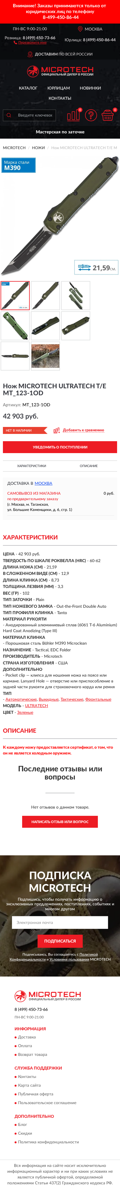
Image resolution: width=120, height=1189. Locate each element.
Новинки (90, 88)
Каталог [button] (28, 88)
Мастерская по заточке (60, 132)
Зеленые (25, 713)
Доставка (27, 1038)
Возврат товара (32, 1055)
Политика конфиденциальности (48, 1142)
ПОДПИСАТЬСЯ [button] (60, 941)
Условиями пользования (69, 959)
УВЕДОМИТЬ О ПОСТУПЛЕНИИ (60, 447)
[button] (30, 42)
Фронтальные (98, 700)
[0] (107, 115)
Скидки (25, 1134)
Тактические (72, 700)
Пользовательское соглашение (47, 1103)
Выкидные (49, 700)
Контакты (60, 98)
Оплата (25, 1046)
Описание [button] (89, 466)
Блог (22, 1125)
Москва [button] (43, 484)
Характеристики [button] (31, 466)
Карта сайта (29, 1085)
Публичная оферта (35, 1094)
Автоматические (21, 700)
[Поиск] (9, 115)
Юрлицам (58, 88)
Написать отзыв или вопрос (60, 822)
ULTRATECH (36, 706)
